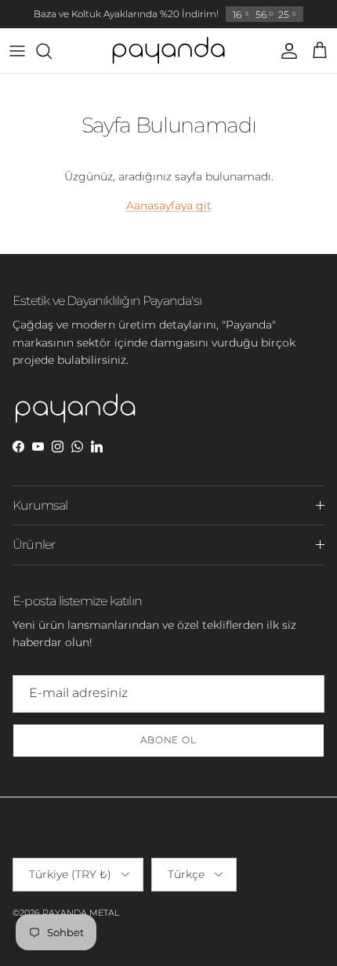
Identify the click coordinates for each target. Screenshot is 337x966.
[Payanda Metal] (168, 51)
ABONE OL (168, 740)
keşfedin (243, 20)
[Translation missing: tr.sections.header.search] (51, 51)
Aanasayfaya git (169, 205)
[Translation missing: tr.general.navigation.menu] (17, 51)
